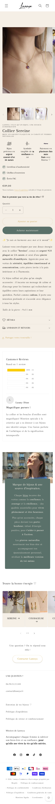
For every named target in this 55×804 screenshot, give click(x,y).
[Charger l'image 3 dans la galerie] (41, 114)
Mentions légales (22, 797)
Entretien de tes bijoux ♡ (19, 705)
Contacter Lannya (27, 659)
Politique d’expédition (15, 792)
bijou (25, 495)
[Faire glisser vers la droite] (52, 114)
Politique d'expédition (17, 712)
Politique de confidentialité (18, 788)
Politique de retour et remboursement (25, 719)
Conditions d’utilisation (41, 788)
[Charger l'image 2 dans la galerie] (27, 114)
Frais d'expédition (21, 190)
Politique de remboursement (32, 783)
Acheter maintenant (28, 230)
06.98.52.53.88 (13, 684)
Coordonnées (37, 797)
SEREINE (12, 618)
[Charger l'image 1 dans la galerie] (13, 114)
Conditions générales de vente (39, 792)
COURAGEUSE (36, 618)
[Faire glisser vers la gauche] (3, 114)
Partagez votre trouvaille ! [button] (18, 338)
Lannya (16, 779)
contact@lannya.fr (14, 691)
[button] (6, 5)
